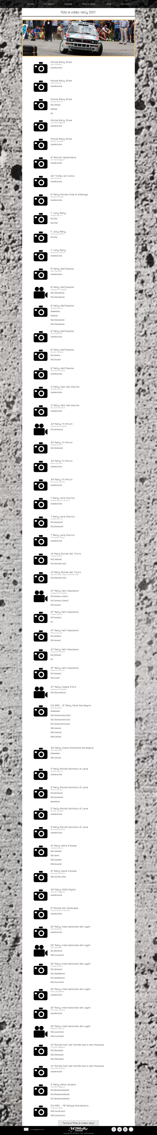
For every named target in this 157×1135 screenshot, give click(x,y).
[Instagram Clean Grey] (125, 1129)
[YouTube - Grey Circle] (131, 1129)
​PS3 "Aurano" (56, 605)
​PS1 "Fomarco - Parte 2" (60, 600)
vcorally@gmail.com (37, 1129)
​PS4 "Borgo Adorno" (58, 692)
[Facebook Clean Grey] (113, 1129)
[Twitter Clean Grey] (119, 1129)
